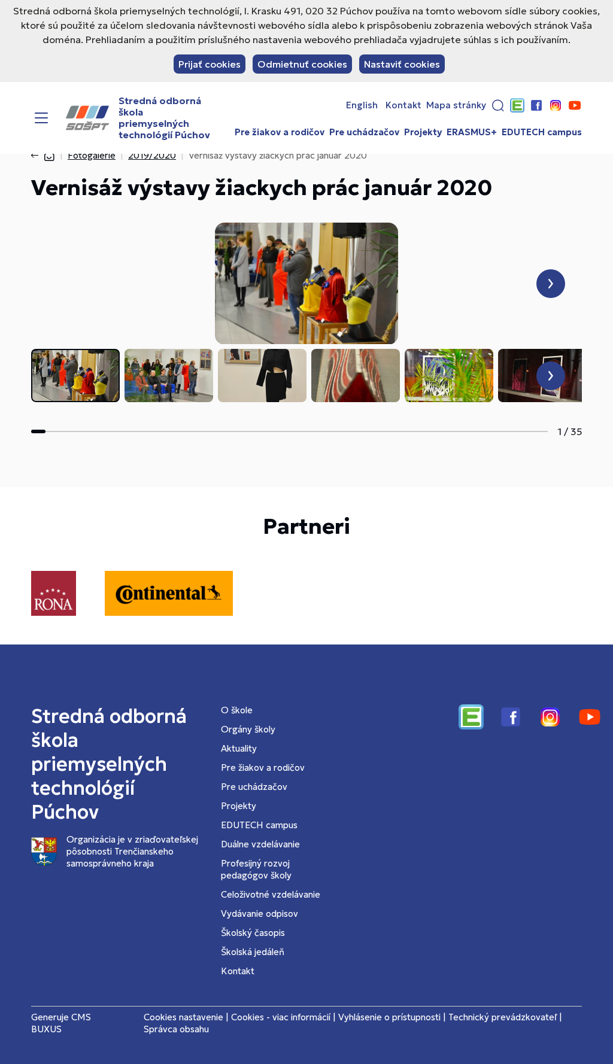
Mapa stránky (456, 105)
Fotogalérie (92, 155)
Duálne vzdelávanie (260, 844)
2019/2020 (152, 155)
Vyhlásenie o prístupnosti (389, 1017)
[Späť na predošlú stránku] (37, 156)
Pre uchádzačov (364, 132)
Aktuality (239, 748)
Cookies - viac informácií (280, 1017)
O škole (237, 710)
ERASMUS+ (472, 132)
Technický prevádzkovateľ (502, 1017)
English (362, 105)
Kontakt (403, 105)
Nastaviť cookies (402, 64)
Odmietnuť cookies (302, 64)
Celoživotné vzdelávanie (270, 894)
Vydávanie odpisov (259, 913)
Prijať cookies (209, 64)
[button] (498, 105)
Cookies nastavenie (183, 1017)
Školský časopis (253, 932)
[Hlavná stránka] (49, 155)
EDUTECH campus (542, 132)
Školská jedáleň (252, 951)
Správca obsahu (176, 1029)
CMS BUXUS (61, 1023)
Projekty (423, 132)
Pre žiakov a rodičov (279, 132)
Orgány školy (248, 729)
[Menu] (41, 117)
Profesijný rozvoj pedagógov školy (256, 869)
